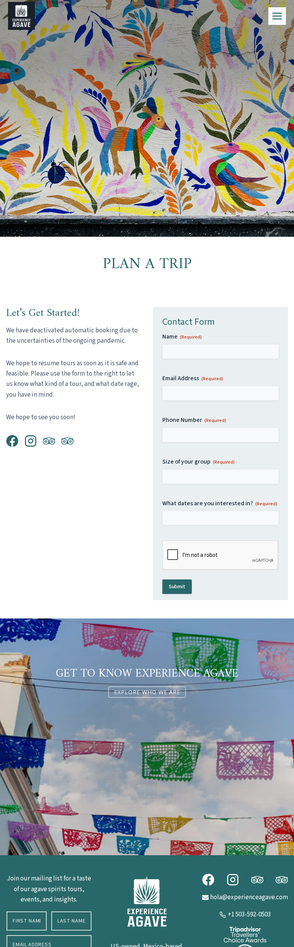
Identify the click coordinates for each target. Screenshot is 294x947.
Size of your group (198, 461)
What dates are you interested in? (219, 503)
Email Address (192, 378)
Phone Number (194, 420)
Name (182, 336)
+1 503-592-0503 (249, 914)
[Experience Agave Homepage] (147, 901)
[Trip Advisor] (12, 441)
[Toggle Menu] (277, 16)
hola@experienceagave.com (249, 897)
